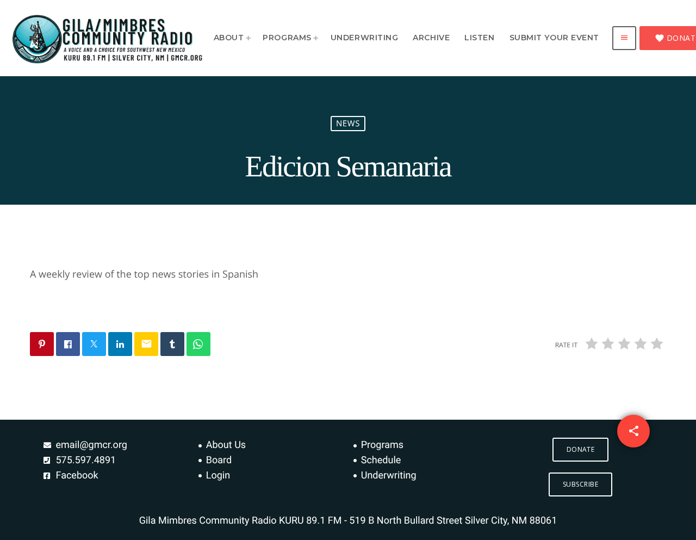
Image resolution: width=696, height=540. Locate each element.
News (348, 123)
